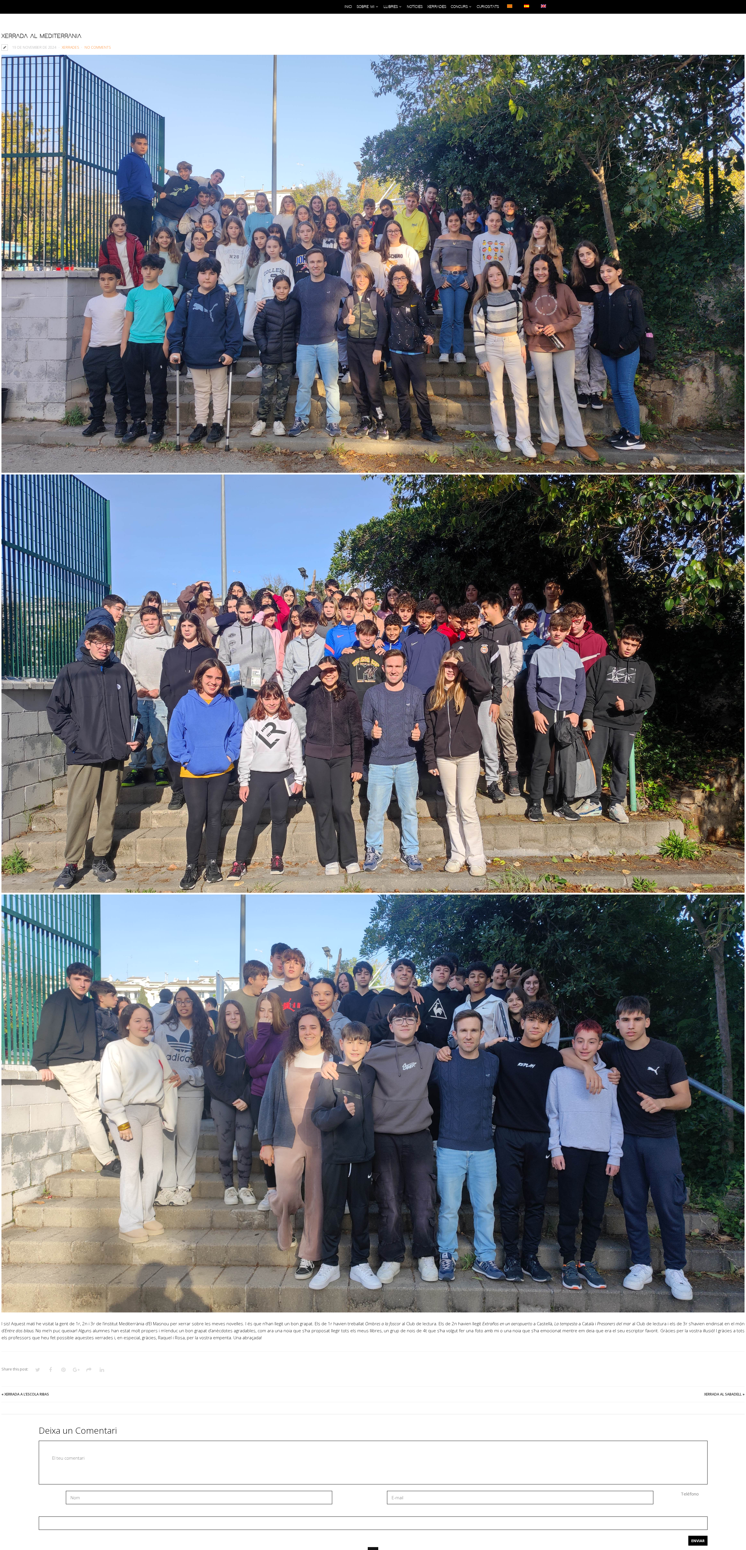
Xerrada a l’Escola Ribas (26, 1394)
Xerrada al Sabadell (723, 1394)
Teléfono (690, 1494)
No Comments (98, 47)
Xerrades (70, 47)
